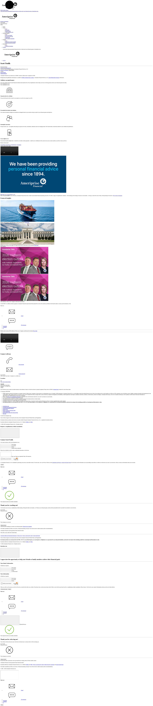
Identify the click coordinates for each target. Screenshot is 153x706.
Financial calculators (9, 46)
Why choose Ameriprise (9, 38)
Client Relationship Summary (54, 77)
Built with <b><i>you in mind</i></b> (7, 194)
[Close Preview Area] (9, 620)
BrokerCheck (56, 389)
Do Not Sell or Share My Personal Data (10, 412)
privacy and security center (28, 535)
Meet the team (8, 31)
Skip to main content (4, 10)
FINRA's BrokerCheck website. (28, 77)
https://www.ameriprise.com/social (13, 396)
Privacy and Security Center (38, 664)
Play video (35, 330)
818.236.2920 (3, 72)
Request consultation (4, 21)
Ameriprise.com (6, 406)
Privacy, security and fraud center (9, 410)
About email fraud (6, 411)
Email (13, 446)
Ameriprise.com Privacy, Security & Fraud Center (61, 462)
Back (6, 28)
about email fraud (36, 535)
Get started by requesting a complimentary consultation (10, 144)
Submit (2, 464)
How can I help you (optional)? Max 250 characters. (21, 456)
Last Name (14, 445)
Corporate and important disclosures (9, 407)
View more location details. (5, 381)
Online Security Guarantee (49, 664)
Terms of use (5, 409)
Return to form (3, 525)
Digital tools (7, 37)
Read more (27, 222)
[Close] (9, 433)
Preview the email (4, 589)
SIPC (32, 422)
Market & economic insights (10, 41)
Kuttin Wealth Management (5, 68)
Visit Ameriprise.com (9, 32)
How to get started (8, 35)
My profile (7, 30)
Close (2, 387)
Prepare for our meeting (27, 526)
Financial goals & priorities (10, 42)
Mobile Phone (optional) (16, 448)
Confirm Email (14, 571)
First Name (14, 444)
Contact (4, 47)
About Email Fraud (59, 664)
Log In (4, 60)
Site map (4, 413)
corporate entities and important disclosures (8, 535)
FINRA (27, 422)
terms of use (19, 535)
